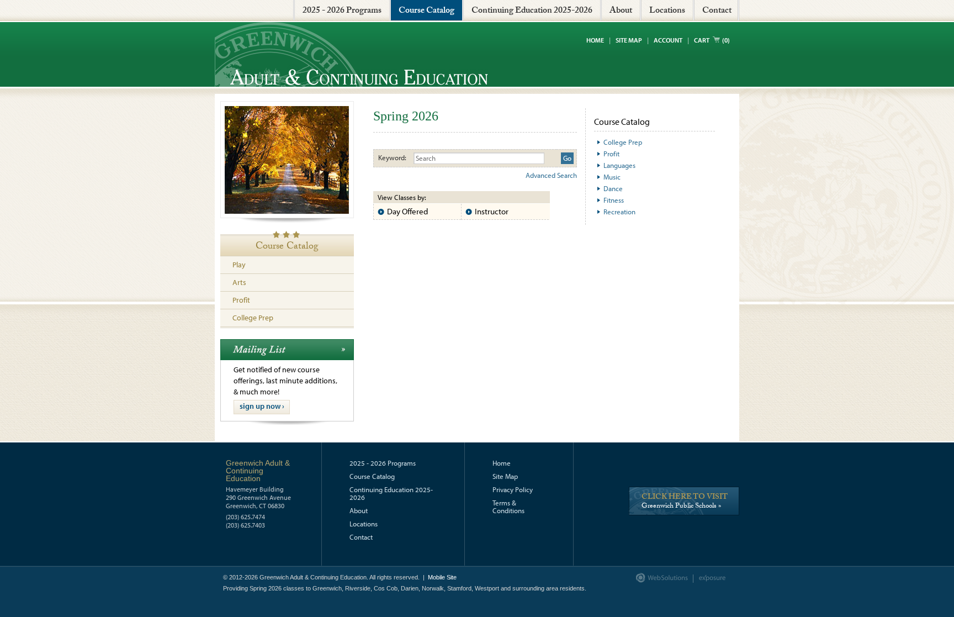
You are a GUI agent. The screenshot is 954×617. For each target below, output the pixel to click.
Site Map (629, 40)
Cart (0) (712, 40)
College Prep (252, 318)
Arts (239, 282)
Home (595, 40)
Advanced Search (551, 175)
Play (239, 265)
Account (668, 40)
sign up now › (262, 406)
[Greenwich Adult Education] (351, 54)
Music (612, 176)
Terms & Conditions (508, 506)
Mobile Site (442, 577)
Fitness (613, 200)
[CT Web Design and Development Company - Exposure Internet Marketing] (659, 580)
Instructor (491, 211)
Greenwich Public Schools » (685, 503)
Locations (667, 11)
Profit (241, 300)
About (621, 11)
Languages (619, 165)
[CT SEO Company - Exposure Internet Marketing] (706, 580)
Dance (613, 188)
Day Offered (407, 211)
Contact (717, 11)
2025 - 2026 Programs (342, 11)
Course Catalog (426, 11)
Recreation (619, 211)
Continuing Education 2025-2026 (531, 11)
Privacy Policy (512, 489)
